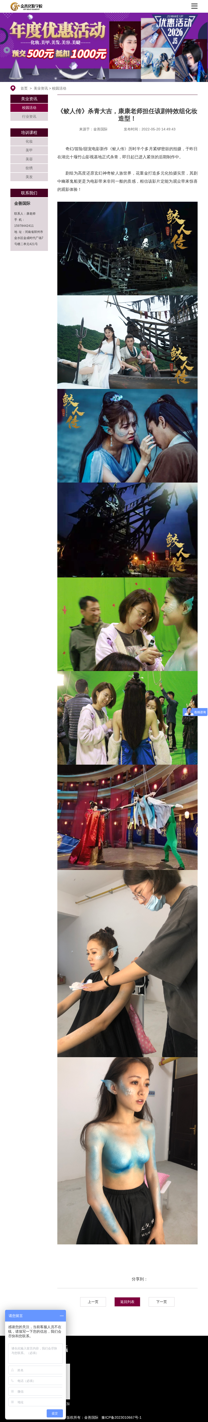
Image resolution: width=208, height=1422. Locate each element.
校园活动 (59, 88)
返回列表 (127, 1302)
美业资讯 (41, 88)
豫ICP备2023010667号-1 (121, 1417)
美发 (29, 177)
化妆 (29, 141)
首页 (24, 88)
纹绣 (29, 168)
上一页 (93, 1302)
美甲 (29, 150)
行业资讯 (29, 116)
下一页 (161, 1302)
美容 (29, 159)
